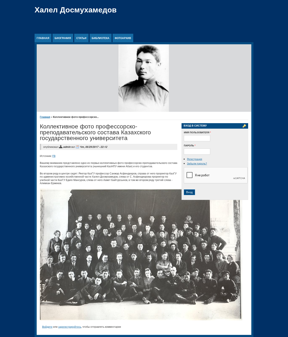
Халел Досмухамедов (76, 9)
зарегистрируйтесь (69, 326)
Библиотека (100, 38)
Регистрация (194, 159)
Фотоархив (123, 38)
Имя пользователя (197, 132)
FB (53, 156)
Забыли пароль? (197, 163)
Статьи (81, 38)
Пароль (189, 145)
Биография (63, 38)
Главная (43, 38)
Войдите (47, 326)
